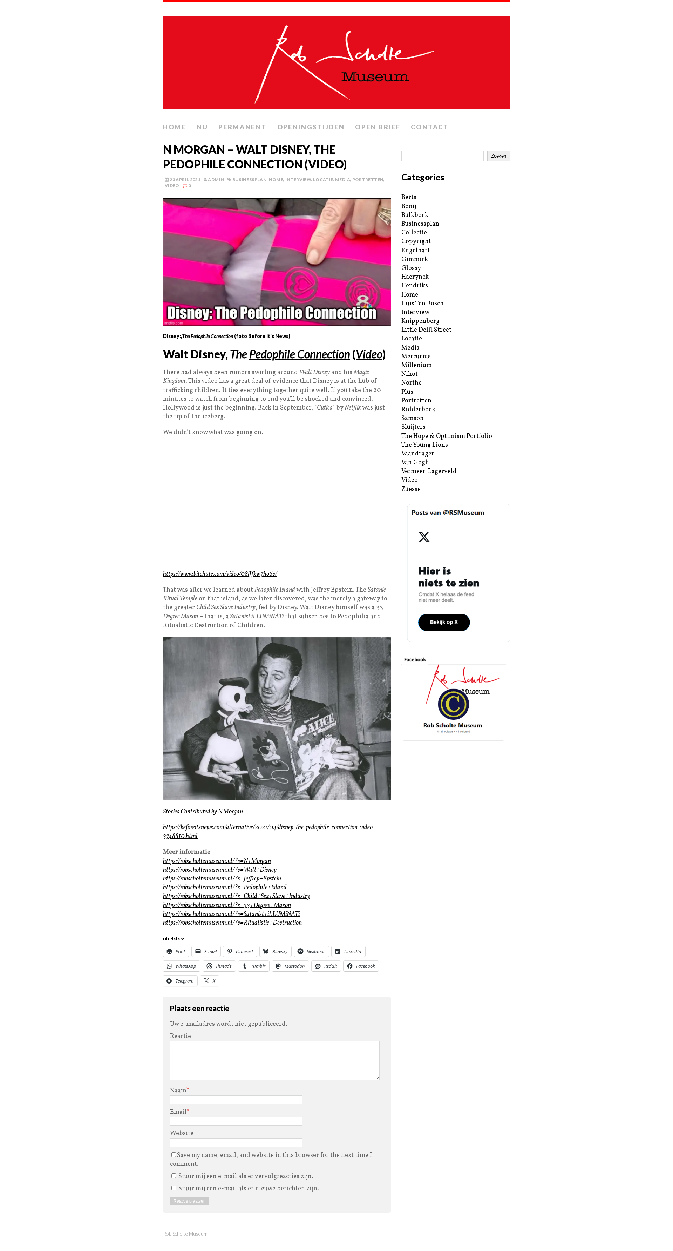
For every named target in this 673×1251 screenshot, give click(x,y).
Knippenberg (420, 321)
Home (174, 127)
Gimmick (414, 259)
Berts (408, 197)
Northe (411, 383)
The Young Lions (424, 445)
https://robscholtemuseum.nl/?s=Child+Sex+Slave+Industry (236, 896)
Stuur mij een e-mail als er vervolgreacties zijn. (245, 1176)
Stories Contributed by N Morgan (203, 811)
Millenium (416, 365)
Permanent (242, 127)
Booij (408, 206)
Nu (202, 127)
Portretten (368, 179)
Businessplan (249, 179)
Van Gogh (415, 462)
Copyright (416, 241)
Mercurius (416, 356)
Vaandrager (417, 454)
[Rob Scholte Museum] (336, 61)
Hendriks (414, 285)
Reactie (180, 1036)
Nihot (409, 374)
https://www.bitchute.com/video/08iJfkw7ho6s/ (220, 574)
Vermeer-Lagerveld (429, 471)
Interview (298, 179)
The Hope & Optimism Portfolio (446, 436)
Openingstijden (311, 127)
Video (172, 185)
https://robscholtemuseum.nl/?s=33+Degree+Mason (227, 905)
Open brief (377, 127)
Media (342, 179)
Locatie (323, 179)
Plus (407, 392)
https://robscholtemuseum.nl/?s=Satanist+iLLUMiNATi (231, 914)
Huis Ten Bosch (422, 303)
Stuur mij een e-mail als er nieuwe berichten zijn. (248, 1188)
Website (181, 1133)
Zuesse (411, 489)
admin (216, 179)
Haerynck (415, 277)
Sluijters (413, 427)
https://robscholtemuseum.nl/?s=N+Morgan (217, 861)
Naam (178, 1090)
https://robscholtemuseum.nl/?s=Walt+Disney (220, 870)
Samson (412, 418)
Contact (429, 127)
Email (178, 1112)
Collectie (414, 232)
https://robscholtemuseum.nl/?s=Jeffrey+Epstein (222, 878)
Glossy (411, 268)
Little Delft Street (426, 330)
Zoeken (498, 156)
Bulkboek (414, 215)
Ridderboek (418, 409)
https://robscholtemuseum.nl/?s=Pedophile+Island (225, 887)
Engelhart (415, 250)
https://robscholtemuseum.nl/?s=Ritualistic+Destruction (232, 923)
